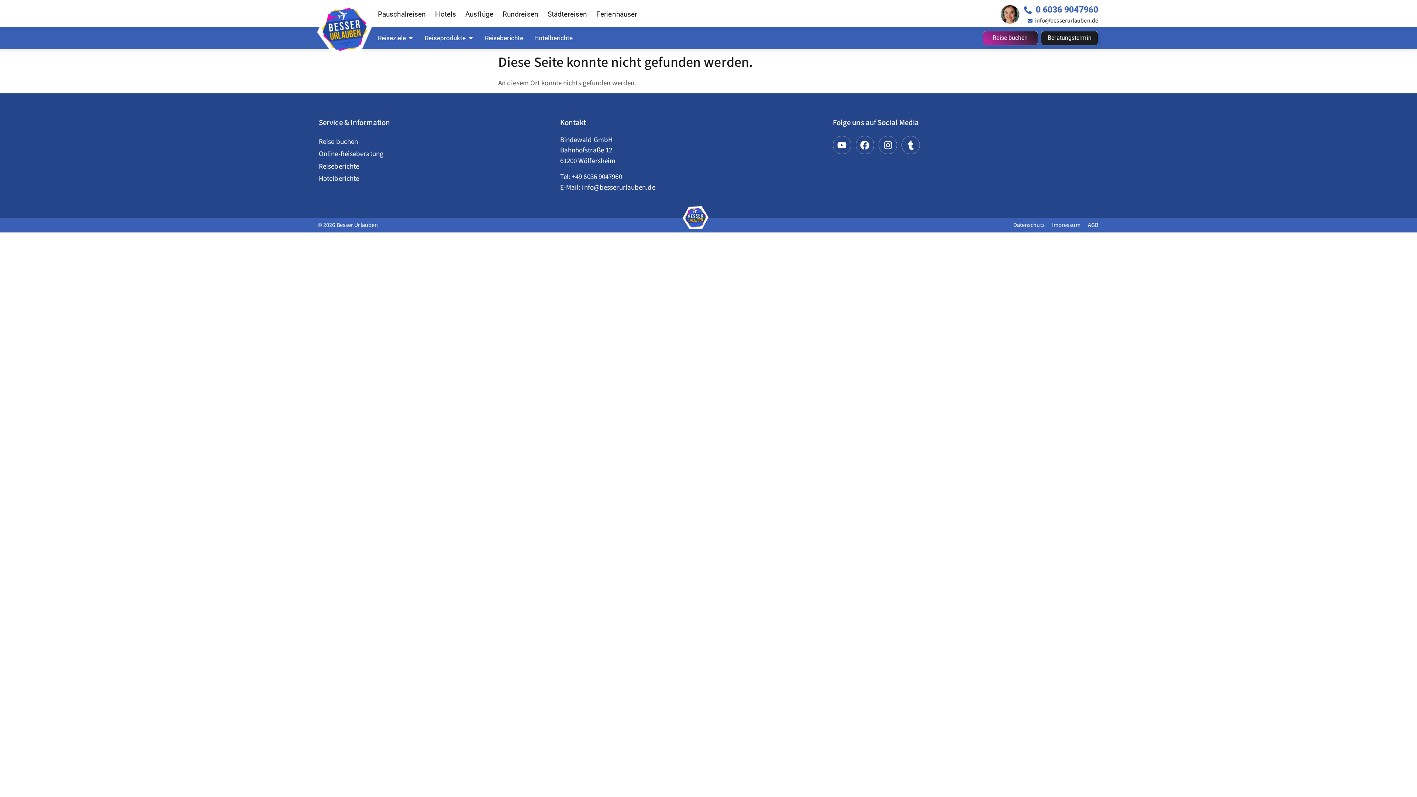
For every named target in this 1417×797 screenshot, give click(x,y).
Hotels (445, 14)
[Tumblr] (910, 145)
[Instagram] (888, 145)
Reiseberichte (339, 167)
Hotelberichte (339, 179)
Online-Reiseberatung (351, 154)
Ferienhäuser (616, 14)
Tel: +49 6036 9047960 (591, 177)
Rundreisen (520, 14)
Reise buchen (338, 142)
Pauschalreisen (402, 14)
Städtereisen (567, 14)
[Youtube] (842, 145)
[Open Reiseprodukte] (471, 38)
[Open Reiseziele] (411, 38)
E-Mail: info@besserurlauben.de (607, 188)
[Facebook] (865, 145)
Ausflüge (479, 14)
